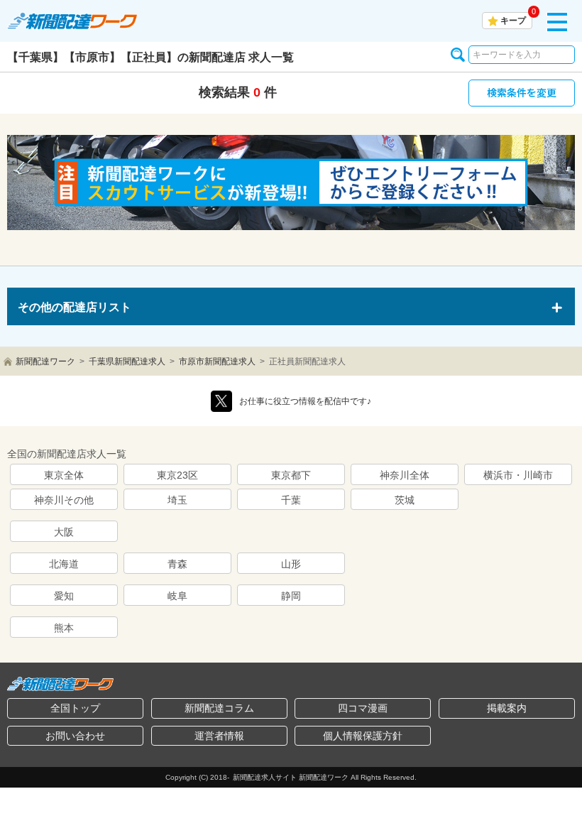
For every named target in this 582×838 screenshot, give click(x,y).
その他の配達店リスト (74, 307)
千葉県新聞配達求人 (127, 361)
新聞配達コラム (219, 708)
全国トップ (75, 708)
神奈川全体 (404, 475)
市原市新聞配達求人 (217, 361)
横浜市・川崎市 (518, 475)
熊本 (64, 627)
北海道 (64, 564)
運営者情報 (219, 735)
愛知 (64, 596)
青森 (177, 564)
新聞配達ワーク (45, 361)
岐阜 (177, 596)
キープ (513, 21)
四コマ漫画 (363, 708)
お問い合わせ (75, 735)
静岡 (291, 596)
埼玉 (177, 500)
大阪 (64, 532)
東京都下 (291, 475)
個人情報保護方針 (362, 735)
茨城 (404, 500)
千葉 (291, 500)
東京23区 (177, 475)
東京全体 (64, 475)
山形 (291, 564)
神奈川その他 (64, 500)
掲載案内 (507, 708)
